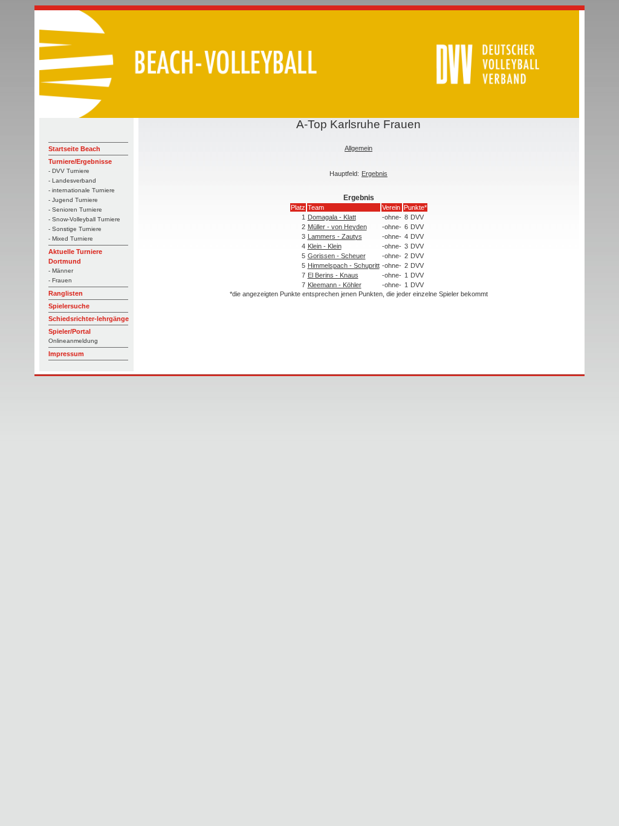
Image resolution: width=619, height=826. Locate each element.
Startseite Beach (74, 148)
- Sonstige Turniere (75, 229)
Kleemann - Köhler (334, 284)
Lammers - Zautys (335, 236)
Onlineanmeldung (73, 340)
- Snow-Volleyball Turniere (84, 219)
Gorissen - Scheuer (337, 255)
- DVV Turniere (68, 170)
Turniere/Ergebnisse (80, 161)
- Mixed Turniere (70, 238)
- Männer (60, 270)
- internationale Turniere (81, 190)
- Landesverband (72, 180)
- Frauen (60, 280)
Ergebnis (374, 173)
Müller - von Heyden (337, 226)
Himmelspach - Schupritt (344, 265)
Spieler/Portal (69, 331)
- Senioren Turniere (75, 209)
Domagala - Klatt (332, 217)
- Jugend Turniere (73, 200)
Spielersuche (68, 306)
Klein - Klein (325, 246)
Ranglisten (65, 293)
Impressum (66, 353)
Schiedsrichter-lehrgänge (88, 318)
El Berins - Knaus (333, 275)
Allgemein (358, 148)
